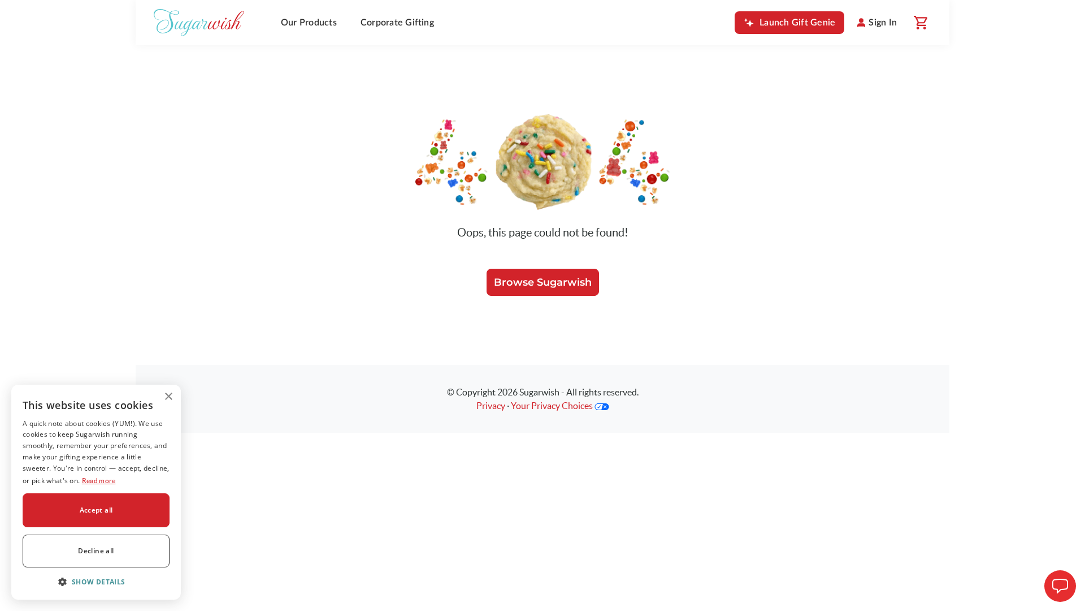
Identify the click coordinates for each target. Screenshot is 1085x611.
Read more (99, 480)
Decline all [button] (96, 551)
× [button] (168, 397)
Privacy (490, 406)
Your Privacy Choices (552, 406)
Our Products (309, 22)
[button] (96, 581)
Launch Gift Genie (797, 22)
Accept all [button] (96, 510)
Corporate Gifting (397, 22)
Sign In (883, 22)
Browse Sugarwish (543, 282)
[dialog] (96, 492)
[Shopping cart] (920, 22)
